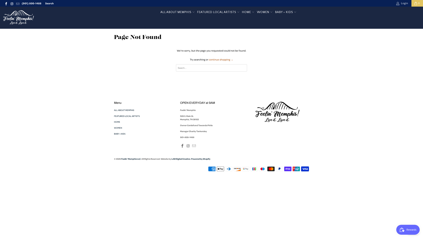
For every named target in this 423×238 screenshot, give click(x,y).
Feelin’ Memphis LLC (131, 158)
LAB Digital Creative (181, 158)
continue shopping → (221, 59)
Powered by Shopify (200, 158)
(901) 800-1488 (31, 3)
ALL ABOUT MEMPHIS (176, 12)
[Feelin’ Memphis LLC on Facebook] (6, 3)
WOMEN (263, 12)
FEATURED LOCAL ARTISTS (217, 12)
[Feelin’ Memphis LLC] (18, 17)
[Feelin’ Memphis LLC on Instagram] (12, 3)
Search (49, 3)
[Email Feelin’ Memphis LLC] (17, 3)
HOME (247, 12)
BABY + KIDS (284, 12)
